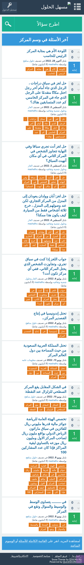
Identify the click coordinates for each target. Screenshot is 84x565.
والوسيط (34, 525)
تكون (48, 303)
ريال (27, 470)
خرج (33, 241)
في (50, 119)
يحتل (55, 299)
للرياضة (33, 466)
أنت (49, 177)
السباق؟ (29, 186)
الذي (54, 123)
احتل (55, 128)
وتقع (52, 529)
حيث (56, 373)
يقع (36, 405)
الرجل (62, 123)
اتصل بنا (76, 556)
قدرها (45, 470)
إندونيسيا (53, 331)
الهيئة (52, 466)
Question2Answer (72, 561)
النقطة (33, 409)
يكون (26, 245)
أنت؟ (39, 303)
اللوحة (62, 69)
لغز (56, 119)
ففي (28, 299)
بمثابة (39, 69)
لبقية (41, 488)
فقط (52, 245)
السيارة (43, 245)
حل (63, 119)
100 (28, 492)
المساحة (46, 373)
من (47, 236)
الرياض (62, 479)
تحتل (63, 331)
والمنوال (61, 529)
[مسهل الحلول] (56, 7)
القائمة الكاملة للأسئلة (33, 541)
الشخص (43, 182)
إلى (63, 236)
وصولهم (47, 241)
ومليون (33, 483)
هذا (63, 249)
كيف (34, 245)
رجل (63, 128)
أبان (49, 232)
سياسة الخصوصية (41, 556)
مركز (56, 303)
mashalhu (53, 64)
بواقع (43, 479)
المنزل (55, 236)
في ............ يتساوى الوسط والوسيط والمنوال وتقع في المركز (47, 506)
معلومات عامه (29, 360)
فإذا (63, 492)
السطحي (61, 409)
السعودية (33, 368)
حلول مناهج (28, 60)
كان (56, 492)
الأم (53, 69)
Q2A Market (75, 559)
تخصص (61, 466)
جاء (46, 123)
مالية (54, 470)
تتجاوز (53, 182)
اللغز (54, 290)
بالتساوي (51, 488)
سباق (42, 119)
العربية (43, 368)
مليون (34, 479)
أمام (39, 123)
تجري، (53, 295)
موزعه (62, 488)
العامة (43, 466)
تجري (41, 177)
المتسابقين (60, 136)
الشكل (55, 405)
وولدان (41, 232)
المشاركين (38, 492)
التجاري (29, 236)
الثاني (62, 186)
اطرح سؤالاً (48, 24)
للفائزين (61, 474)
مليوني (36, 470)
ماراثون (35, 474)
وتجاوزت (43, 295)
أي (55, 186)
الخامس (51, 132)
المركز (30, 69)
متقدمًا (38, 128)
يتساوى (55, 525)
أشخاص (61, 245)
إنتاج (37, 331)
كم (43, 132)
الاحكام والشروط (19, 556)
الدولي (52, 479)
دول (30, 373)
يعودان (31, 232)
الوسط (45, 525)
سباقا (33, 177)
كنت (40, 290)
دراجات (33, 119)
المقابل (45, 405)
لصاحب (61, 483)
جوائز (62, 470)
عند (56, 241)
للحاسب (51, 73)
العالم (62, 377)
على (29, 128)
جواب (62, 290)
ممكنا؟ (55, 249)
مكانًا (47, 128)
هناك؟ (49, 136)
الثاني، (36, 299)
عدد (36, 132)
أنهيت (39, 186)
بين (37, 373)
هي (46, 69)
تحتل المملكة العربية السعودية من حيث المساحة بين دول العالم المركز (44, 350)
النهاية (62, 182)
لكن (63, 241)
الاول (42, 483)
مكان (48, 186)
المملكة (53, 368)
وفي (25, 177)
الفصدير (27, 331)
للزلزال (49, 409)
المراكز (32, 488)
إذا (47, 290)
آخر (31, 123)
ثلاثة (25, 241)
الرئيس (62, 73)
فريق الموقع (61, 556)
